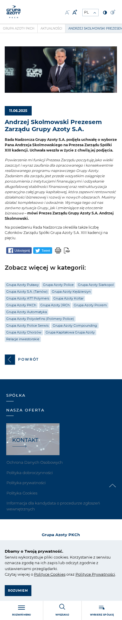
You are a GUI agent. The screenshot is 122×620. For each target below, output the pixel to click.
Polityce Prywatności (95, 574)
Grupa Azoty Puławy (22, 285)
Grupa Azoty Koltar (68, 298)
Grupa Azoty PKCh (18, 28)
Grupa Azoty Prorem (90, 305)
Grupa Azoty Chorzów (23, 332)
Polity (39, 574)
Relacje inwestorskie (22, 339)
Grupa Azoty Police (58, 285)
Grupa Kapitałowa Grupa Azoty (70, 332)
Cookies (57, 574)
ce (47, 574)
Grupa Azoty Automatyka (26, 312)
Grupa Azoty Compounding (75, 325)
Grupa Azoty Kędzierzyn (71, 291)
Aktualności (51, 28)
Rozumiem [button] (18, 591)
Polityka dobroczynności (30, 472)
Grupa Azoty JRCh (55, 305)
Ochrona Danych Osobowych (35, 462)
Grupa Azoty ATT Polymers (27, 298)
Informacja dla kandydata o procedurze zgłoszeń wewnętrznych (53, 506)
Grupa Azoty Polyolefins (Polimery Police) (40, 319)
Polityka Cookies (22, 493)
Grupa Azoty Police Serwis (27, 325)
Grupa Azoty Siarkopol (96, 285)
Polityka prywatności (26, 482)
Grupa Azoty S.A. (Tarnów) (27, 291)
